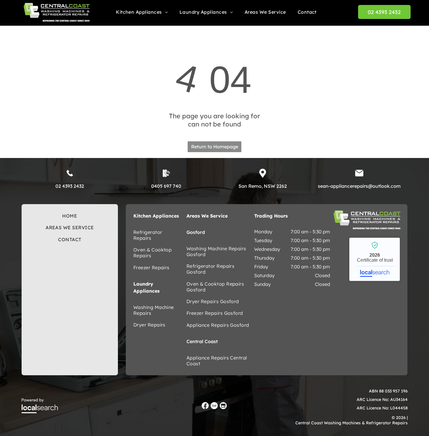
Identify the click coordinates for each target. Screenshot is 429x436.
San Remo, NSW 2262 (262, 186)
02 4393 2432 (69, 186)
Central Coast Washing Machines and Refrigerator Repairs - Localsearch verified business (374, 259)
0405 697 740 (166, 186)
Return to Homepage (214, 147)
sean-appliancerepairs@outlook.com (359, 186)
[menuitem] (142, 12)
